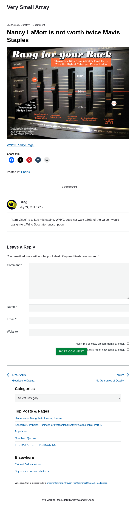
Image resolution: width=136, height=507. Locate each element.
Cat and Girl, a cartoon (28, 464)
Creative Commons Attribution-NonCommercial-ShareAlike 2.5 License (77, 483)
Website (12, 331)
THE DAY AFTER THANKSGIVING (35, 444)
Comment (14, 265)
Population (21, 431)
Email (11, 319)
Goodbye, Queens (25, 438)
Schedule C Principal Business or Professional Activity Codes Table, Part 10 (58, 424)
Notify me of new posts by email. (106, 349)
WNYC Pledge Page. (20, 145)
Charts (25, 172)
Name (12, 306)
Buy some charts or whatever (32, 471)
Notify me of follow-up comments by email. (100, 343)
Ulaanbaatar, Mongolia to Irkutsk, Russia (38, 418)
